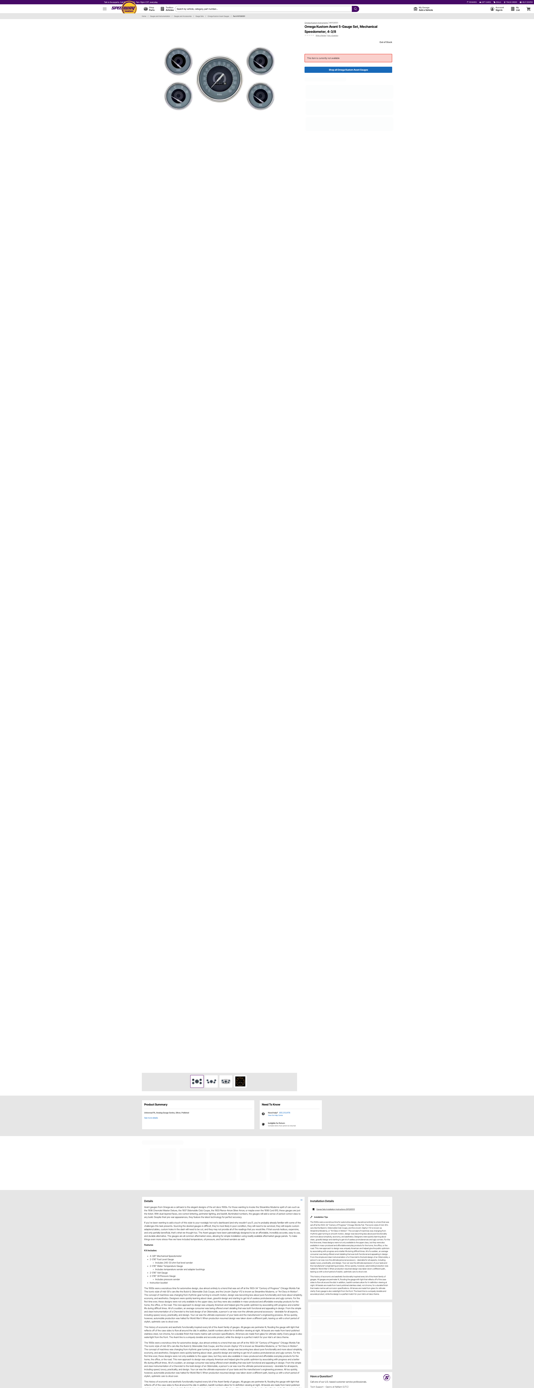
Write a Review (321, 35)
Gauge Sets (200, 16)
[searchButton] (355, 9)
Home (144, 16)
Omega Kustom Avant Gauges (218, 16)
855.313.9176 (284, 1112)
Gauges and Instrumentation (160, 16)
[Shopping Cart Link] (528, 8)
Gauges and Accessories (183, 16)
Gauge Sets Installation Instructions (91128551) (335, 1209)
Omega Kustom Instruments (316, 23)
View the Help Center (275, 1115)
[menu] (105, 8)
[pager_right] (294, 546)
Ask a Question (332, 35)
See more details (151, 1118)
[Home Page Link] (124, 8)
